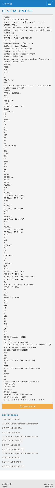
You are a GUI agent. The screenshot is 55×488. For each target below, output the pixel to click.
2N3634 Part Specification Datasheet (20, 453)
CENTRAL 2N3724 (11, 419)
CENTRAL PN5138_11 (13, 466)
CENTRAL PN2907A (12, 441)
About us (48, 484)
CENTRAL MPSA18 (11, 462)
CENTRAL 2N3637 (11, 432)
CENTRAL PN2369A (12, 428)
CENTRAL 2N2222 (11, 445)
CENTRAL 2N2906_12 (13, 449)
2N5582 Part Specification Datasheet (20, 424)
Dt (7, 3)
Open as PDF (28, 406)
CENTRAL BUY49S (11, 458)
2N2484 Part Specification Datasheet (20, 436)
